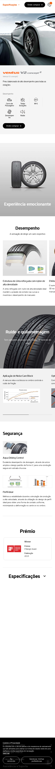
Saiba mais (6, 753)
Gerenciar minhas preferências (36, 759)
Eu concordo (11, 759)
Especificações (10, 4)
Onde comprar (12, 125)
